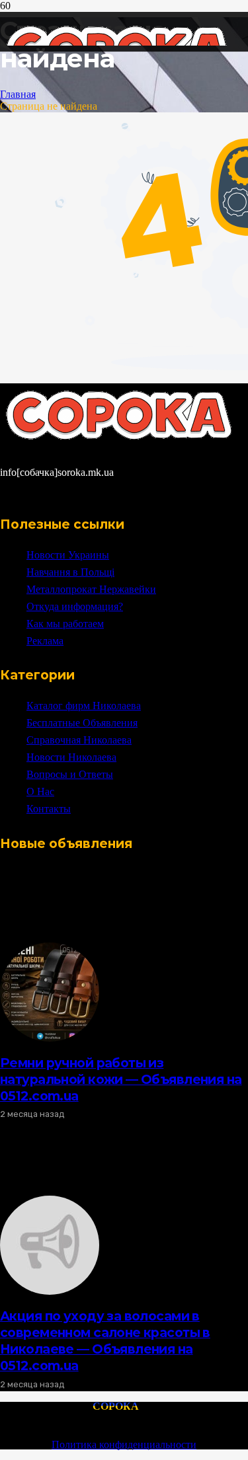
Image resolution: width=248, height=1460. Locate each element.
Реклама (44, 640)
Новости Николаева (71, 757)
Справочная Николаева (79, 740)
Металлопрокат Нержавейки (91, 589)
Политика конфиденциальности (124, 1444)
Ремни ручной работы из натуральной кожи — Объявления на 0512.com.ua (121, 1079)
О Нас (40, 791)
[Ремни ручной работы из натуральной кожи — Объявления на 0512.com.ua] (49, 1038)
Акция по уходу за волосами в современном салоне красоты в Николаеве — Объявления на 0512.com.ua (105, 1340)
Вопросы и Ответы (69, 774)
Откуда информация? (74, 606)
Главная (18, 94)
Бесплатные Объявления (82, 722)
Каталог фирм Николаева (83, 705)
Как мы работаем (65, 623)
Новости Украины (67, 554)
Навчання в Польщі (70, 572)
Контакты (48, 808)
